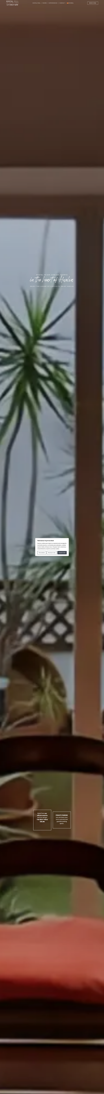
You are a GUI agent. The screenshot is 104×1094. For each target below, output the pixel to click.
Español (71, 3)
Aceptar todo (62, 552)
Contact (62, 3)
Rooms (45, 3)
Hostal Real (37, 3)
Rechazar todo (51, 552)
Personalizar (42, 552)
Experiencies (53, 3)
